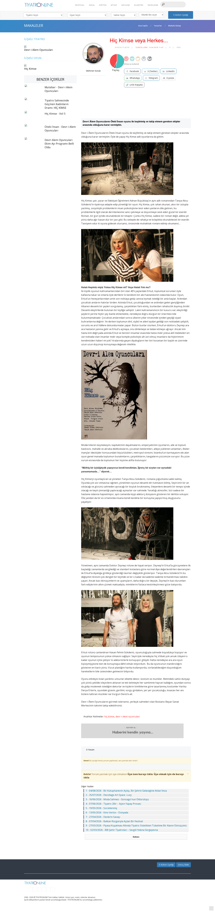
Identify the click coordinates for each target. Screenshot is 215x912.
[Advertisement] (136, 103)
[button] (189, 4)
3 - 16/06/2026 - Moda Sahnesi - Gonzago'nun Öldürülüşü (117, 799)
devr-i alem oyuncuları (128, 716)
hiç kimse (109, 716)
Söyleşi (125, 5)
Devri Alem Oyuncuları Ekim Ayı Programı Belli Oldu (59, 143)
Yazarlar (158, 25)
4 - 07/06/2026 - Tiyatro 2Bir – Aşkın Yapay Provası (113, 803)
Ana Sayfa (143, 25)
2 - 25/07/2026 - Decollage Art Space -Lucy (109, 795)
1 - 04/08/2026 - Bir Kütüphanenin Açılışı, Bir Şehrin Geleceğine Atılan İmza (126, 790)
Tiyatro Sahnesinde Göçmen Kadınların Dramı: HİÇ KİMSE (57, 104)
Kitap (114, 5)
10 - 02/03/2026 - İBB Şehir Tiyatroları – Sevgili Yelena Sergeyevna (122, 830)
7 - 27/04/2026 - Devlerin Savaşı (103, 816)
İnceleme (153, 5)
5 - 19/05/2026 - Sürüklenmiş (101, 808)
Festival (80, 5)
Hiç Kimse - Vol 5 (55, 113)
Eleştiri (138, 5)
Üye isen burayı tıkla (140, 774)
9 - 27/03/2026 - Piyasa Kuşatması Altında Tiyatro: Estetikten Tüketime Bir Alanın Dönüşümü (136, 825)
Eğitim (102, 5)
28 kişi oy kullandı (131, 64)
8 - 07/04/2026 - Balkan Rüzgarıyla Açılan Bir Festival (114, 821)
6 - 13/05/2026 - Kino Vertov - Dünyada (107, 812)
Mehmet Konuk (93, 70)
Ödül (92, 5)
